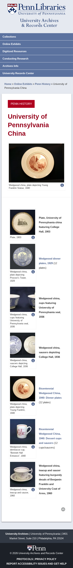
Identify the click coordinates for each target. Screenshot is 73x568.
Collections (9, 36)
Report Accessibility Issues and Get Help (36, 563)
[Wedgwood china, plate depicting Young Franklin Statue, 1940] (36, 162)
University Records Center (18, 73)
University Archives (17, 533)
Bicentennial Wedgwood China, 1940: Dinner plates (50, 393)
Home (7, 83)
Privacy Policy (45, 559)
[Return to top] (63, 510)
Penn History (42, 83)
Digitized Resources (14, 51)
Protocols (25, 559)
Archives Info (10, 65)
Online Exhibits (12, 44)
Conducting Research (15, 58)
